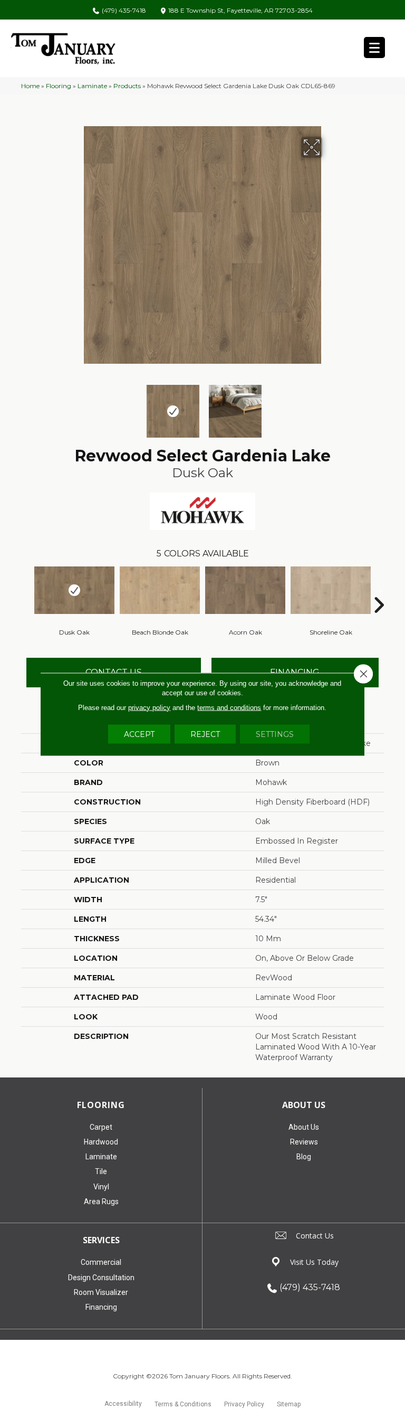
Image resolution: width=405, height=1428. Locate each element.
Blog (303, 1156)
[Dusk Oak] (74, 590)
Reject (205, 734)
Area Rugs (101, 1201)
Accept (139, 734)
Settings (275, 734)
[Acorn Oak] (245, 590)
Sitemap (289, 1404)
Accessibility (123, 1403)
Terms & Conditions (183, 1404)
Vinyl (101, 1187)
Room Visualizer (101, 1292)
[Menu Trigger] (374, 47)
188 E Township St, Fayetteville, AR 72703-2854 (240, 10)
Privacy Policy (244, 1404)
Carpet (101, 1127)
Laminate (92, 86)
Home (30, 86)
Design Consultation (101, 1277)
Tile (101, 1171)
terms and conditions (229, 707)
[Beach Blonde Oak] (159, 590)
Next (329, 406)
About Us (303, 1127)
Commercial (101, 1262)
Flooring (58, 86)
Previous (76, 406)
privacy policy (149, 707)
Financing (101, 1307)
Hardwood (101, 1142)
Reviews (304, 1142)
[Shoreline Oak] (330, 590)
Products (127, 86)
